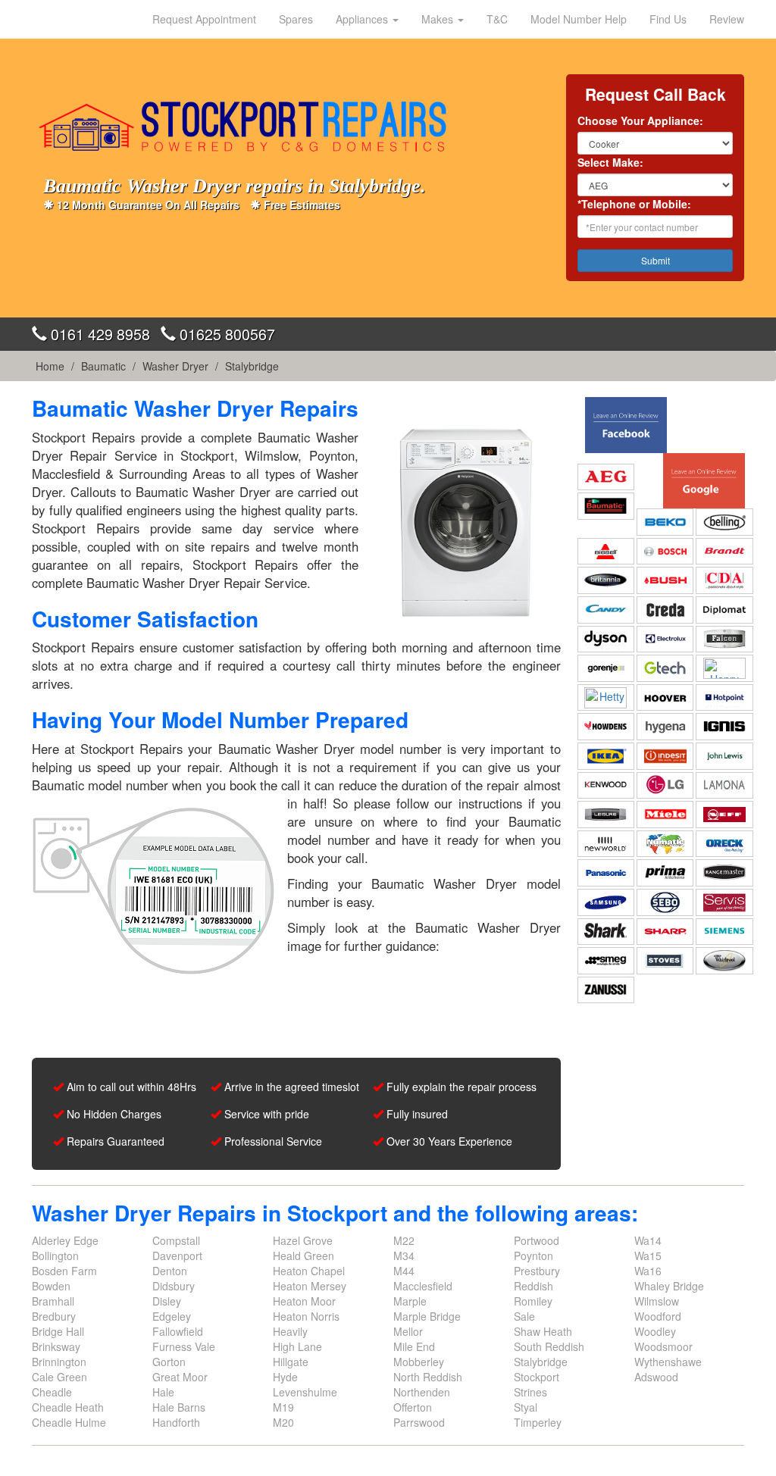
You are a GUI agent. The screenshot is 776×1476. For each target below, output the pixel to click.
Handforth (176, 1422)
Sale (524, 1316)
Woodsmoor (663, 1346)
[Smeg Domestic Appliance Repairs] (606, 960)
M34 (404, 1255)
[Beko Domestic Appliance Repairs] (665, 522)
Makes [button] (438, 19)
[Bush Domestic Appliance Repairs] (665, 580)
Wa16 (648, 1270)
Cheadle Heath (68, 1407)
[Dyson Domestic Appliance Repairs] (606, 638)
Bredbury (54, 1316)
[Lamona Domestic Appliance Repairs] (724, 785)
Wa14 (648, 1240)
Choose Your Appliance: (640, 120)
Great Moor (180, 1376)
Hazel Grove (303, 1240)
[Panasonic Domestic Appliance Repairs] (606, 872)
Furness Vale (183, 1346)
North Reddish (427, 1376)
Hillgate (290, 1361)
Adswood (656, 1376)
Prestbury (537, 1270)
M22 (404, 1240)
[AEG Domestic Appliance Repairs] (606, 476)
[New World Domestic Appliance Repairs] (606, 844)
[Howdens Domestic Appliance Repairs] (606, 726)
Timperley (538, 1422)
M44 (404, 1270)
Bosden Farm (64, 1270)
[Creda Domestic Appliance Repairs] (665, 610)
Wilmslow (656, 1301)
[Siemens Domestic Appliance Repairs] (724, 931)
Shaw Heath (543, 1331)
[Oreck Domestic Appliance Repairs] (724, 844)
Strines (530, 1391)
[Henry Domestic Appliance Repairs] (724, 668)
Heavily (290, 1331)
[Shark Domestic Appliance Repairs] (606, 931)
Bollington (55, 1255)
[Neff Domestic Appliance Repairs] (724, 814)
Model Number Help (578, 19)
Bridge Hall (58, 1331)
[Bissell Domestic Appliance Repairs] (606, 551)
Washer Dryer (175, 366)
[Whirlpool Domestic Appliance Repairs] (724, 960)
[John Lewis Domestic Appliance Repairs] (724, 756)
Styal (525, 1407)
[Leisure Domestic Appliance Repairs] (606, 814)
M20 (283, 1422)
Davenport (177, 1255)
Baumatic (103, 366)
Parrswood (419, 1422)
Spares (296, 19)
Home (50, 366)
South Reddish (549, 1346)
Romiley (533, 1301)
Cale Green (59, 1376)
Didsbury (173, 1285)
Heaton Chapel (309, 1270)
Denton (169, 1270)
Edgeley (171, 1316)
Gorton (169, 1361)
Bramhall (53, 1301)
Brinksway (56, 1346)
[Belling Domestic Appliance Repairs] (724, 522)
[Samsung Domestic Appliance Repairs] (606, 902)
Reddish (533, 1285)
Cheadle (52, 1391)
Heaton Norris (306, 1316)
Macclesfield (422, 1285)
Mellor (408, 1331)
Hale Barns (178, 1407)
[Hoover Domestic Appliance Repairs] (665, 697)
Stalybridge (252, 366)
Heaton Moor (304, 1301)
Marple (410, 1301)
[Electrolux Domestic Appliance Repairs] (665, 638)
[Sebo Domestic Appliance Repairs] (665, 902)
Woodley (655, 1331)
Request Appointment (204, 19)
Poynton (533, 1255)
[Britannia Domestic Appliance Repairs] (606, 580)
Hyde (285, 1376)
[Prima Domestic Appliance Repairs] (665, 872)
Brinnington (59, 1361)
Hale (163, 1391)
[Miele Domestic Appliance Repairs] (665, 814)
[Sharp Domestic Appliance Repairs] (665, 931)
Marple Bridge (427, 1316)
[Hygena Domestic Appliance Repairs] (665, 726)
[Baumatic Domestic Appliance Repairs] (606, 506)
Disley (166, 1301)
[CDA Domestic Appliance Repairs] (724, 580)
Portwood (536, 1240)
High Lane (297, 1346)
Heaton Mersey (309, 1285)
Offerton (412, 1407)
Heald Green (303, 1255)
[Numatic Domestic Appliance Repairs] (665, 844)
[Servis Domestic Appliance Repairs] (724, 902)
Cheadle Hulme (69, 1422)
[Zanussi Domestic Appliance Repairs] (606, 989)
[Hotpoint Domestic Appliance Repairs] (724, 697)
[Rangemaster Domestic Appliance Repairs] (724, 872)
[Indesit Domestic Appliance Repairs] (665, 756)
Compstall (176, 1240)
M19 (283, 1407)
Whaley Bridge (669, 1285)
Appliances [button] (363, 19)
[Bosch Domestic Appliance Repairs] (665, 551)
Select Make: (610, 162)
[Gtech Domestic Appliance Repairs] (665, 668)
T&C (497, 19)
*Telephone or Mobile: (634, 203)
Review (726, 19)
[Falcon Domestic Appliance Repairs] (724, 638)
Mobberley (418, 1361)
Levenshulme (305, 1391)
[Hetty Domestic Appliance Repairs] (606, 697)
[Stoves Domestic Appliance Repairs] (665, 960)
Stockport (536, 1376)
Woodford (657, 1316)
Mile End (414, 1346)
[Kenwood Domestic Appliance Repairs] (606, 785)
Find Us (668, 19)
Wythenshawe (668, 1361)
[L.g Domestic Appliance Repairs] (665, 785)
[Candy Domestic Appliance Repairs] (606, 610)
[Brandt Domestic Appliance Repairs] (724, 551)
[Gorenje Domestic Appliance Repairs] (606, 668)
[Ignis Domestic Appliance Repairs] (724, 726)
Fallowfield (177, 1331)
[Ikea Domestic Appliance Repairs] (606, 756)
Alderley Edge (65, 1240)
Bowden (51, 1285)
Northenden (421, 1391)
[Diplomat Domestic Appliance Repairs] (724, 610)
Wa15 (648, 1255)
